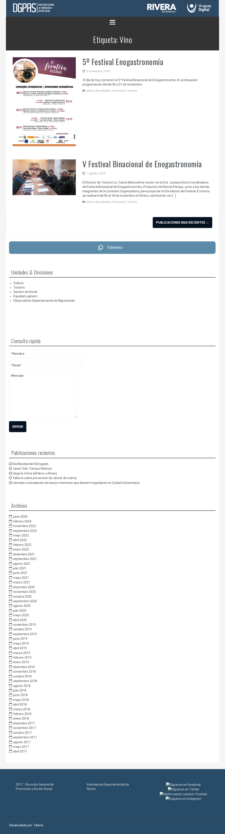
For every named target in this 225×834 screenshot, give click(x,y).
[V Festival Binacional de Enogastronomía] (44, 177)
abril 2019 (20, 648)
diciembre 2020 (24, 587)
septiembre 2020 (25, 601)
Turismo (132, 90)
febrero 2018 (22, 714)
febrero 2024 (22, 521)
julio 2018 (19, 690)
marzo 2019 (21, 653)
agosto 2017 (22, 742)
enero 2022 (21, 549)
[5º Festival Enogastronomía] (44, 101)
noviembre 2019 (24, 624)
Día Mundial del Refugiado (31, 464)
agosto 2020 (22, 606)
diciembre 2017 (24, 723)
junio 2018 (20, 695)
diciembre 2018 (24, 667)
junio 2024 (20, 516)
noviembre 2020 (24, 591)
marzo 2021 (21, 582)
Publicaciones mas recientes (182, 222)
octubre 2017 (22, 732)
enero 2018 (21, 718)
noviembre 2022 (24, 526)
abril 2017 (20, 751)
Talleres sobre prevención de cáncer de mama (44, 478)
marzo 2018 (21, 709)
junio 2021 (20, 573)
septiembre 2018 (25, 681)
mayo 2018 (21, 700)
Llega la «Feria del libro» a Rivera (35, 473)
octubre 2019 (22, 629)
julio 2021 (19, 568)
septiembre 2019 (25, 634)
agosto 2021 (22, 563)
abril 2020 (20, 620)
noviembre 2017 (24, 728)
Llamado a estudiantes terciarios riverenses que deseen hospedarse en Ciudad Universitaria (76, 483)
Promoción (119, 90)
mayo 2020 (21, 615)
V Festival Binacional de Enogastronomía (142, 163)
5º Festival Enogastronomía (122, 61)
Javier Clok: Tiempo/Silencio (32, 468)
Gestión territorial (25, 292)
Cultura (90, 90)
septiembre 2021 (25, 559)
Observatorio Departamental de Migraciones (44, 300)
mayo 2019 (21, 643)
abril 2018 (20, 704)
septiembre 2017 (25, 737)
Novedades (103, 90)
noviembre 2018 (24, 671)
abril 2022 (20, 540)
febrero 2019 (22, 657)
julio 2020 (19, 610)
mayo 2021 (21, 577)
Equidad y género (25, 296)
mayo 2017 (21, 746)
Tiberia (38, 825)
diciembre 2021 (24, 554)
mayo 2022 (21, 535)
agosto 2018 (22, 686)
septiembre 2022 (25, 531)
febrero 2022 (22, 545)
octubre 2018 (22, 676)
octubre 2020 (22, 596)
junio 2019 (20, 638)
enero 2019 (21, 662)
